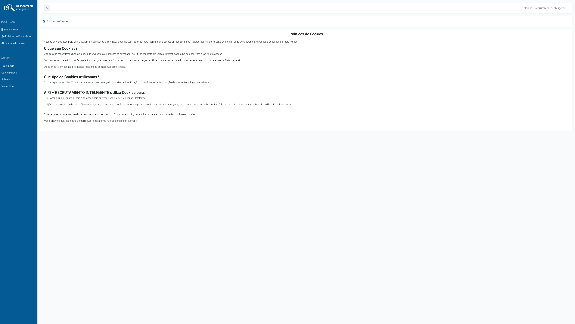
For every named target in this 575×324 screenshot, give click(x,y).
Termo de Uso (11, 29)
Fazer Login (7, 65)
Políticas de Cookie (14, 43)
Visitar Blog (7, 86)
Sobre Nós (7, 79)
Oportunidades (9, 72)
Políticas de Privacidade (17, 36)
